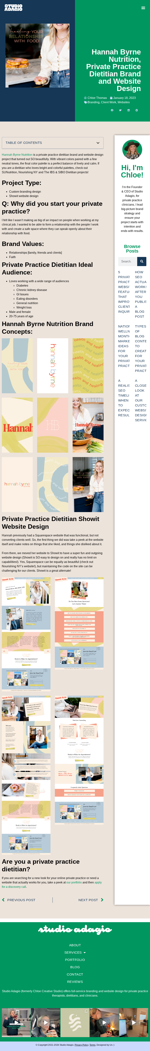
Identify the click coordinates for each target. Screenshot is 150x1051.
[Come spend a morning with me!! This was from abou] (16, 1022)
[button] (143, 8)
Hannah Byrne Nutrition (17, 154)
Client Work (108, 102)
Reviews (75, 982)
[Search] (141, 261)
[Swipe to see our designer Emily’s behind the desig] (75, 1022)
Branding (94, 102)
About (75, 945)
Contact (75, 974)
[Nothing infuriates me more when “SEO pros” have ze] (45, 1022)
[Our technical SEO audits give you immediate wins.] (133, 1022)
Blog (75, 967)
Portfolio (75, 960)
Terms (92, 1045)
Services (73, 952)
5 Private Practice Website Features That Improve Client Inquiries (127, 291)
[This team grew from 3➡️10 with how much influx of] (104, 1022)
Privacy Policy (81, 1045)
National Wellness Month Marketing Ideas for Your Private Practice (128, 346)
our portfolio (74, 882)
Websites (124, 102)
